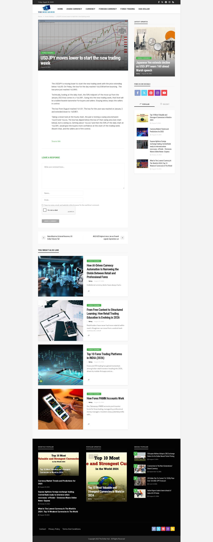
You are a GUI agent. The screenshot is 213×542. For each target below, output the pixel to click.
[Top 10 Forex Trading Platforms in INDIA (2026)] (60, 365)
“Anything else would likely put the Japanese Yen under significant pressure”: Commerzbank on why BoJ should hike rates (153, 62)
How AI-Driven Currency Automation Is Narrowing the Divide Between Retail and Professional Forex (103, 271)
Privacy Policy (54, 528)
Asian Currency (74, 8)
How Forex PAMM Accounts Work (105, 398)
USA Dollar (144, 8)
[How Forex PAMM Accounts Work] (60, 409)
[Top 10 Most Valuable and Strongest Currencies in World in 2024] (142, 118)
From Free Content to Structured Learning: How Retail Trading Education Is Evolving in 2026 (105, 313)
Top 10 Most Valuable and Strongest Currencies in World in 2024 (160, 117)
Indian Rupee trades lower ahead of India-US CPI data (159, 491)
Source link (56, 141)
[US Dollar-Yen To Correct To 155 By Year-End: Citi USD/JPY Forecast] (140, 481)
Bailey (90, 281)
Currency (90, 8)
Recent (166, 104)
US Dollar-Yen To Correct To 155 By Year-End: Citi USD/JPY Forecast (161, 479)
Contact (42, 528)
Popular (145, 104)
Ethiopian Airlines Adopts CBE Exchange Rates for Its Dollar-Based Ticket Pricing (161, 455)
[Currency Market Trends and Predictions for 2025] (142, 132)
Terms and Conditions (71, 528)
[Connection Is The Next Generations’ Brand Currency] (140, 469)
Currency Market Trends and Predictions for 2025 (159, 130)
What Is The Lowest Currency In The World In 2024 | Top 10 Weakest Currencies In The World (161, 163)
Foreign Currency (108, 8)
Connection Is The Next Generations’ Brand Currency (159, 467)
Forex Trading (127, 8)
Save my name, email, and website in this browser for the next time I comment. (71, 205)
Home (60, 8)
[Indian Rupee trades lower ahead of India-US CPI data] (140, 493)
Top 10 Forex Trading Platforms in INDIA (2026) (104, 356)
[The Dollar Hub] (46, 9)
